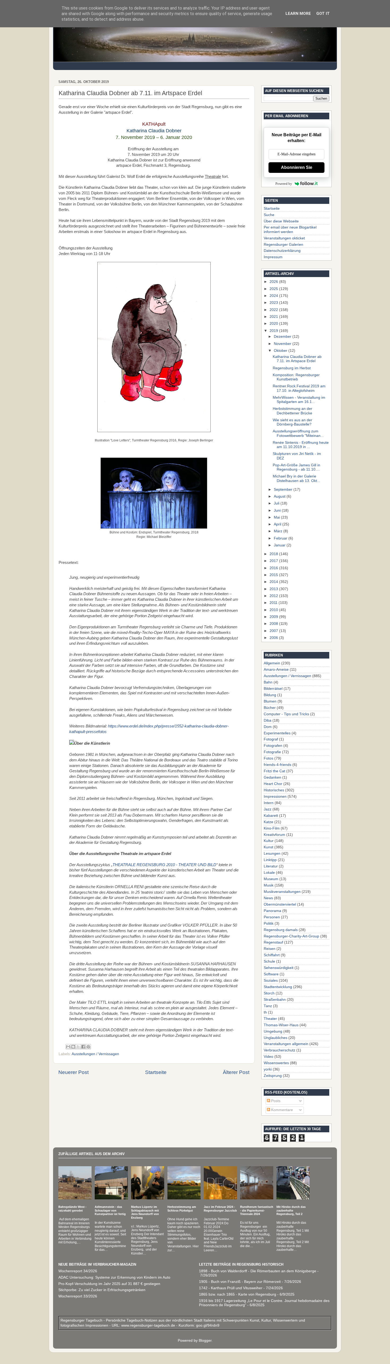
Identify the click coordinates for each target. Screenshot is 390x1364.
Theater (270, 1019)
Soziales (271, 981)
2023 (274, 303)
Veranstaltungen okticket (284, 238)
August (280, 496)
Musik (269, 885)
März (278, 531)
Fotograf (271, 739)
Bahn (268, 682)
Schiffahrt (272, 955)
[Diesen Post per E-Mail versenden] (68, 1046)
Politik (269, 924)
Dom (268, 727)
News (268, 898)
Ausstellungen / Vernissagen (95, 1054)
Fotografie (272, 752)
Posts (275, 1101)
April (278, 524)
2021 (274, 317)
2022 (274, 310)
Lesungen (272, 854)
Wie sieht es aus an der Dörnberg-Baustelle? (292, 422)
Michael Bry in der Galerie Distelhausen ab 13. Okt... (296, 478)
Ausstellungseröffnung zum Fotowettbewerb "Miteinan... (298, 433)
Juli (277, 503)
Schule (269, 961)
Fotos (268, 758)
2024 (274, 296)
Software (271, 974)
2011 (274, 603)
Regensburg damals (281, 930)
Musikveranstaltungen (282, 892)
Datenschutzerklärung (282, 251)
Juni (278, 510)
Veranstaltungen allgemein (286, 1044)
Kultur (269, 841)
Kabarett (271, 816)
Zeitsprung (273, 1076)
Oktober (281, 351)
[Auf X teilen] (78, 1046)
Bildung (270, 695)
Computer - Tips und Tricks (286, 714)
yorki (268, 1069)
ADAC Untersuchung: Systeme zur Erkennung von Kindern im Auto (114, 1277)
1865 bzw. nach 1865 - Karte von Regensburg (237, 1294)
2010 (274, 610)
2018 (274, 554)
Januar (280, 545)
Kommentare (281, 1110)
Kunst (268, 847)
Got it (323, 13)
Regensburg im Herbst (292, 368)
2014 (274, 582)
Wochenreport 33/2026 (77, 1296)
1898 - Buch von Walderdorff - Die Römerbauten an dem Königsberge (257, 1271)
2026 (274, 282)
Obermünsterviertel (280, 904)
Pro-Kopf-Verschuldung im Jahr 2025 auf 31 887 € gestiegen (109, 1284)
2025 (274, 289)
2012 (274, 596)
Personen (272, 917)
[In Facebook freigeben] (83, 1046)
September (283, 490)
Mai (277, 517)
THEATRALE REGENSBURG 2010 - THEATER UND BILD (164, 865)
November (283, 344)
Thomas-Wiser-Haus (281, 1025)
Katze (268, 822)
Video (268, 1057)
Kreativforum (274, 835)
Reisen (269, 949)
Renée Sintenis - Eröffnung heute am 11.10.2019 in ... (301, 445)
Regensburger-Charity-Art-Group (291, 936)
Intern (269, 803)
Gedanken (272, 777)
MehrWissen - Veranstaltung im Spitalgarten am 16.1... (299, 400)
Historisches (274, 790)
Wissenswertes (276, 1063)
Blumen (270, 701)
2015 (274, 575)
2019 (274, 331)
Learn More (298, 13)
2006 (274, 638)
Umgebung (273, 1031)
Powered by (283, 184)
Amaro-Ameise (276, 670)
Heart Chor (273, 784)
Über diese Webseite (281, 221)
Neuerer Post (73, 1072)
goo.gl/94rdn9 (207, 1325)
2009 (274, 617)
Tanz (268, 1006)
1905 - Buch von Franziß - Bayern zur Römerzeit (240, 1282)
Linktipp (270, 860)
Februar (281, 538)
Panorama (272, 911)
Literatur (271, 866)
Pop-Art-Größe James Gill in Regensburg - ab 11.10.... (296, 467)
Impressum (273, 257)
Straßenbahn (275, 1000)
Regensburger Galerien (283, 245)
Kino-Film (272, 828)
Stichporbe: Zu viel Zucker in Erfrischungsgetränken (101, 1290)
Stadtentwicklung (278, 987)
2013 (274, 589)
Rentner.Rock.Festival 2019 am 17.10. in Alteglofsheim (299, 388)
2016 (274, 568)
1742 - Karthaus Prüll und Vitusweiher (230, 1288)
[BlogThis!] (73, 1046)
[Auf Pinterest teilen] (88, 1046)
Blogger (205, 1341)
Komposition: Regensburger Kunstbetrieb (296, 377)
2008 (274, 624)
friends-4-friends (277, 765)
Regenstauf (273, 942)
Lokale (269, 873)
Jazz (267, 809)
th (265, 1012)
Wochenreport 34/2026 (77, 1271)
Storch (269, 993)
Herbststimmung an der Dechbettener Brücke (292, 411)
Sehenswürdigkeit (278, 968)
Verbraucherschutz (279, 1050)
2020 (274, 324)
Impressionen (275, 797)
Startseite (156, 1072)
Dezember (283, 337)
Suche (269, 215)
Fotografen (273, 746)
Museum (271, 879)
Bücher (270, 708)
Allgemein (272, 663)
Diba (267, 720)
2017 (274, 561)
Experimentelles (277, 733)
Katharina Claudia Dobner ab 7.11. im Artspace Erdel (297, 359)
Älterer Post (236, 1072)
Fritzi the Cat (274, 771)
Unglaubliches (275, 1038)
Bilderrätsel (273, 689)
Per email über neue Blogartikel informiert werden (290, 229)
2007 (274, 631)
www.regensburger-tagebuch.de (148, 1325)
